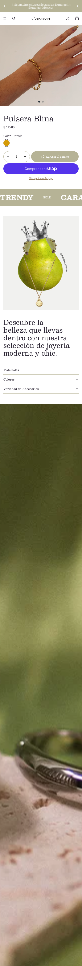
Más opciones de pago (41, 178)
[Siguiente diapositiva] (77, 6)
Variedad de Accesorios (21, 388)
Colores (9, 379)
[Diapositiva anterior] (4, 6)
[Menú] (5, 18)
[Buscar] (14, 18)
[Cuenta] (67, 18)
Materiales (11, 369)
